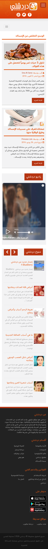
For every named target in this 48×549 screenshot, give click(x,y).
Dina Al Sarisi (27, 73)
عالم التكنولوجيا (40, 453)
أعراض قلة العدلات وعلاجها (20, 287)
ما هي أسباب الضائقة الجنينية (19, 335)
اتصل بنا (21, 479)
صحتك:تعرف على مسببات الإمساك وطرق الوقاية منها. (26, 131)
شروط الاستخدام (40, 475)
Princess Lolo (27, 139)
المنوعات (42, 449)
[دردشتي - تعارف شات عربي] (38, 498)
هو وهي (21, 457)
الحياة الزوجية (19, 446)
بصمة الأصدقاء (40, 461)
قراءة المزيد (38, 100)
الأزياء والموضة (40, 446)
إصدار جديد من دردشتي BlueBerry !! (22, 263)
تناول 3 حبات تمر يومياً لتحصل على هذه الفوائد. (26, 64)
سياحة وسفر (19, 449)
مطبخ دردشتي (41, 457)
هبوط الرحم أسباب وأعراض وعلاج (20, 311)
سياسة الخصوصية (17, 475)
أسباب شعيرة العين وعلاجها (20, 383)
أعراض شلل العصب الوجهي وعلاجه (20, 359)
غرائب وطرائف (19, 453)
